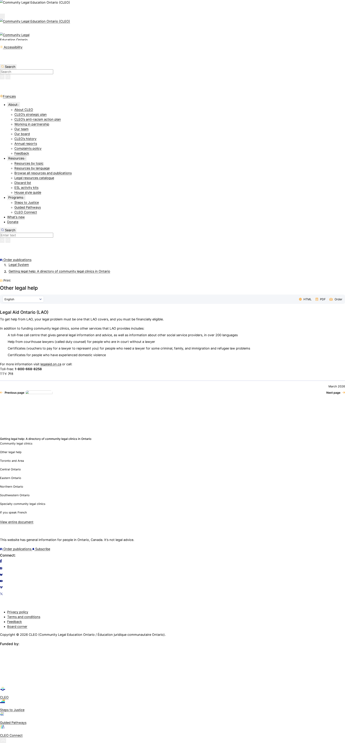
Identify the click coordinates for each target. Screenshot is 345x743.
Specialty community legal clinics (22, 504)
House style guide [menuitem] (27, 192)
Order (338, 299)
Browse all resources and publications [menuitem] (43, 173)
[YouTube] (172, 581)
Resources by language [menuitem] (32, 168)
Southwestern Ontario (15, 495)
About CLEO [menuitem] (23, 110)
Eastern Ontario (10, 478)
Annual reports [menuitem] (25, 143)
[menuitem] (13, 104)
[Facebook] (172, 561)
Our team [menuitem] (21, 129)
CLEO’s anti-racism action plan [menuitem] (37, 119)
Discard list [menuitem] (22, 183)
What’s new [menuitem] (16, 217)
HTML (307, 299)
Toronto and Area (12, 460)
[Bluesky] (172, 575)
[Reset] (2, 76)
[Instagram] (172, 568)
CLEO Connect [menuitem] (25, 212)
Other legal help (11, 452)
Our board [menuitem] (22, 134)
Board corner (17, 626)
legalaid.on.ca (50, 364)
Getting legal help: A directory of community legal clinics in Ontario (59, 271)
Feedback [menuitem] (21, 153)
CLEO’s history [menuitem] (25, 139)
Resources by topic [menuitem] (28, 163)
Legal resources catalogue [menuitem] (34, 178)
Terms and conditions (23, 617)
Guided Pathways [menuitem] (27, 207)
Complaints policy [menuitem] (28, 148)
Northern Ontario (11, 486)
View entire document (16, 522)
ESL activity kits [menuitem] (26, 187)
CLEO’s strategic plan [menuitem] (30, 114)
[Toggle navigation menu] (2, 16)
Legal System (19, 265)
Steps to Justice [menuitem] (26, 202)
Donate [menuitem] (12, 222)
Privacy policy (17, 612)
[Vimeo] (172, 587)
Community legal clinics (16, 443)
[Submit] (7, 76)
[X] (172, 594)
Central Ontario (10, 469)
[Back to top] (3, 740)
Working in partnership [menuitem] (31, 124)
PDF (323, 299)
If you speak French (13, 512)
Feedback (14, 622)
